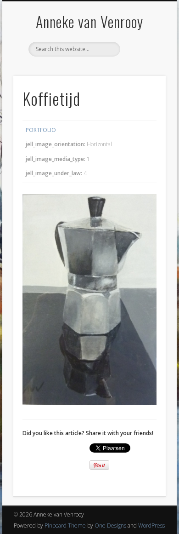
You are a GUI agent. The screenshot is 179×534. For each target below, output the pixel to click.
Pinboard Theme (65, 525)
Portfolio (41, 130)
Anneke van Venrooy (89, 21)
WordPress (151, 525)
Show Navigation (143, 82)
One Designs (110, 525)
